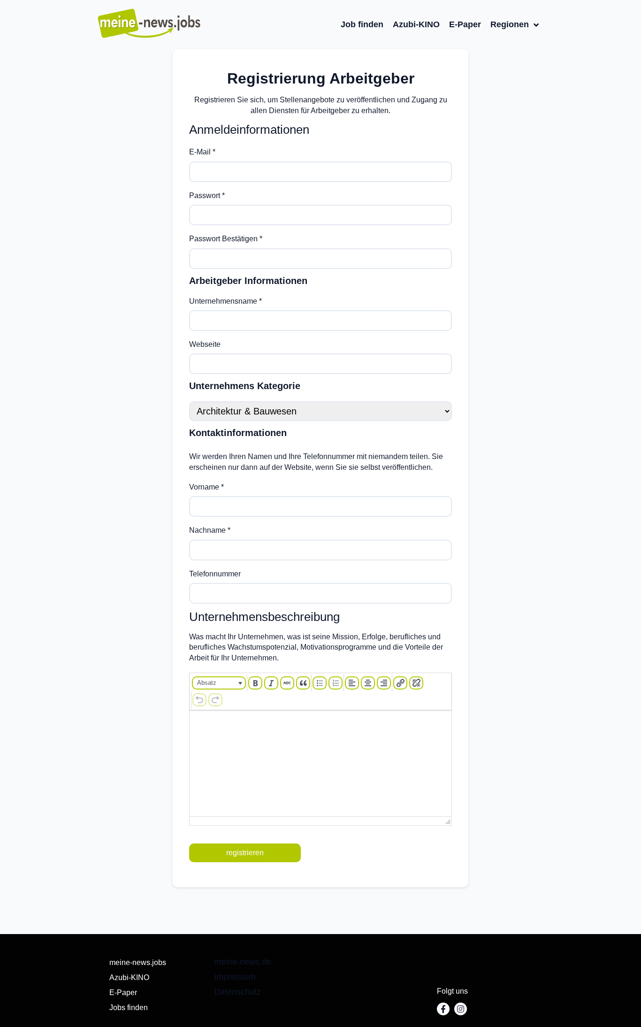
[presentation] (219, 683)
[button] (219, 683)
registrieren (245, 853)
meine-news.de (242, 961)
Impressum (235, 976)
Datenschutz (237, 991)
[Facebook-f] (443, 1009)
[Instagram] (460, 1009)
